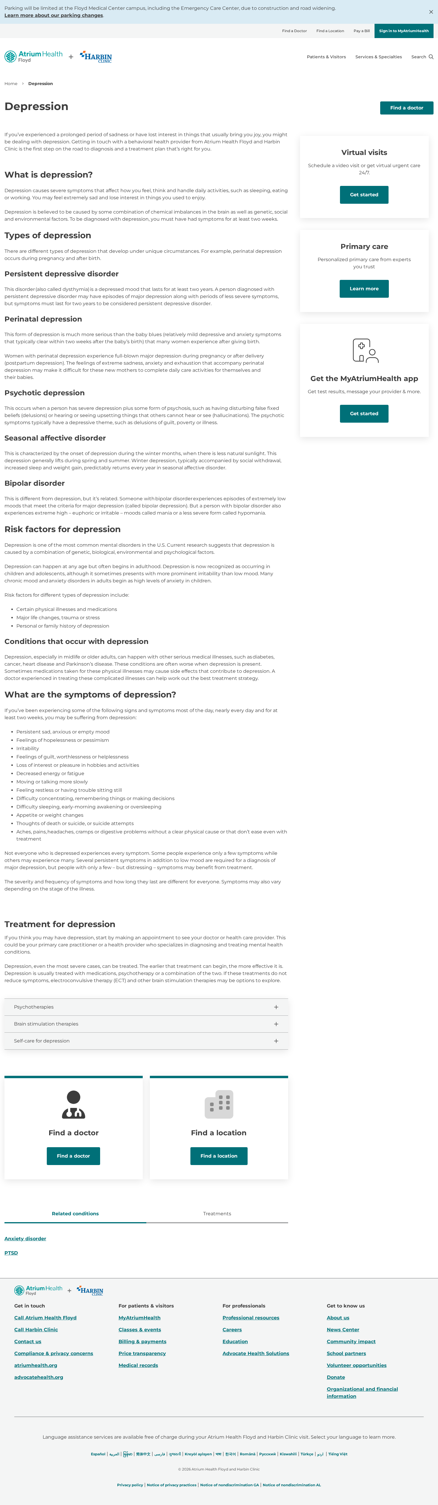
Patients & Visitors (326, 56)
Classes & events (140, 1329)
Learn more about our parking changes (53, 15)
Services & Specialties (378, 56)
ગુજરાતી (175, 1454)
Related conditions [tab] (75, 1213)
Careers (232, 1329)
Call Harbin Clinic (36, 1329)
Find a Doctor (294, 31)
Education (235, 1341)
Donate (336, 1377)
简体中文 (143, 1454)
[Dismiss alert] (431, 12)
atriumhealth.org (35, 1365)
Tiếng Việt (337, 1454)
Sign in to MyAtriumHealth (404, 31)
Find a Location (330, 31)
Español (98, 1454)
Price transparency (142, 1353)
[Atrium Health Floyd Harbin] (58, 56)
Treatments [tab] (217, 1213)
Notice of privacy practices (171, 1485)
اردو (320, 1454)
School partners (346, 1353)
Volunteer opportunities (357, 1365)
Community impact (351, 1341)
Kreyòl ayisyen (198, 1454)
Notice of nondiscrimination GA (229, 1485)
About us (338, 1318)
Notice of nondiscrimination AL (292, 1485)
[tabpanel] (146, 1248)
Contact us (27, 1341)
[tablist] (146, 1214)
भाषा (218, 1454)
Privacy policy (130, 1485)
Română (247, 1454)
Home (10, 83)
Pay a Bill (362, 31)
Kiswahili (288, 1454)
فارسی (159, 1454)
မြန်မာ (127, 1454)
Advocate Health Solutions (256, 1353)
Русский (267, 1454)
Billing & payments (143, 1341)
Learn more (364, 288)
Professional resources (251, 1318)
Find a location (219, 1156)
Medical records (138, 1365)
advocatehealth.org (38, 1377)
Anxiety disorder (25, 1238)
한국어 (230, 1454)
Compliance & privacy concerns (53, 1353)
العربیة (114, 1454)
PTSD (11, 1253)
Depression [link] (40, 83)
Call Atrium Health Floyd (45, 1318)
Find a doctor (406, 108)
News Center (343, 1329)
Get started (364, 194)
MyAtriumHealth (140, 1318)
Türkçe (307, 1454)
